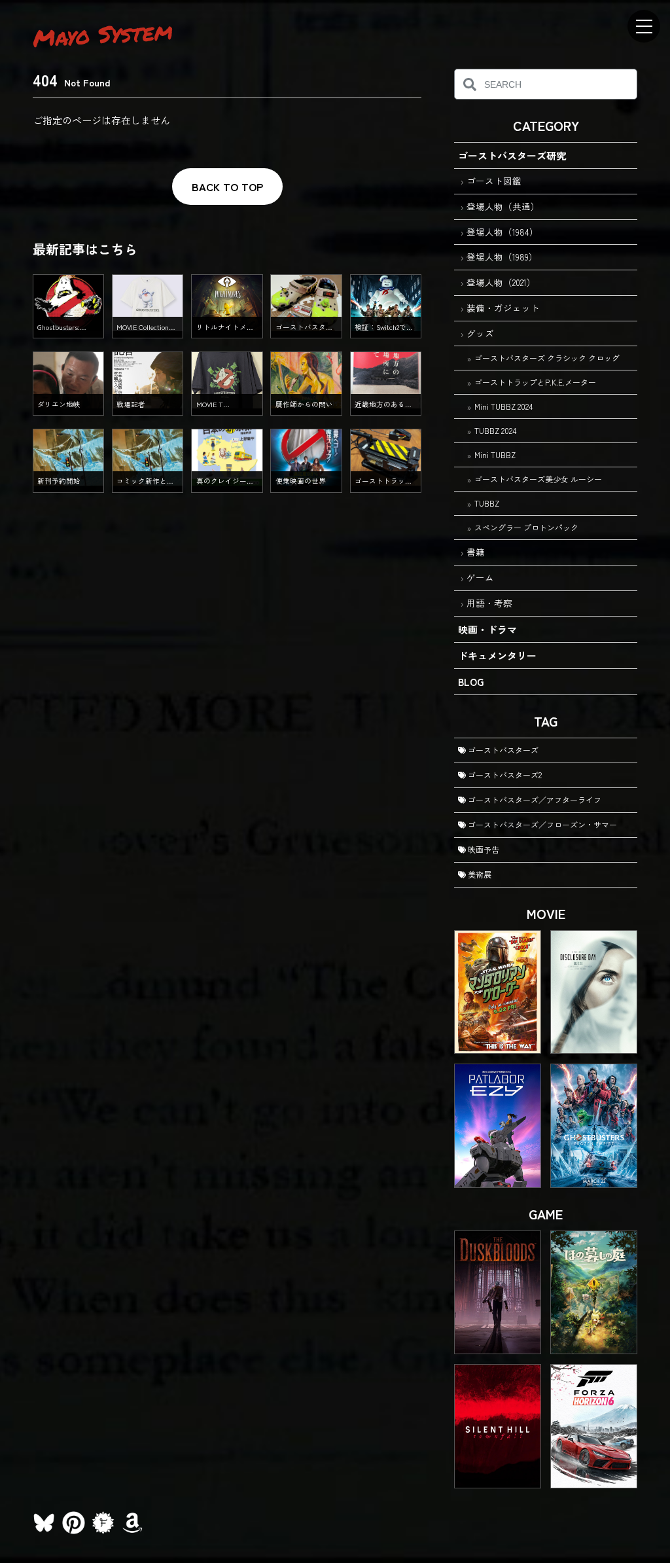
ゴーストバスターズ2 (504, 774)
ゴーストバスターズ (502, 749)
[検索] (469, 84)
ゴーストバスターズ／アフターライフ (533, 799)
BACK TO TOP (227, 186)
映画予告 (482, 849)
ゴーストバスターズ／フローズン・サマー (541, 824)
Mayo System (102, 34)
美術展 (478, 874)
